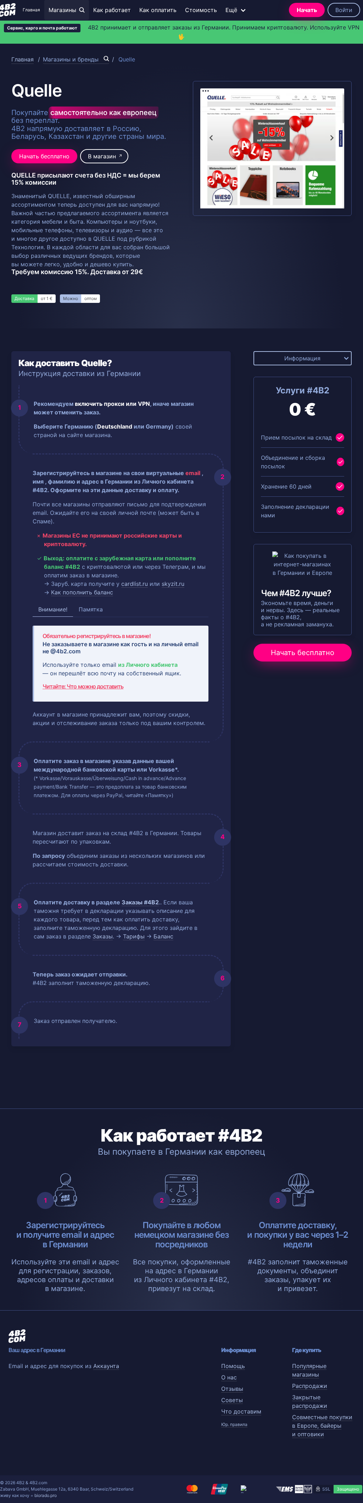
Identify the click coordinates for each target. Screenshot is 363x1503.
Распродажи (309, 1385)
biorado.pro (45, 1495)
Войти (343, 9)
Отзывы (232, 1388)
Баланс (163, 936)
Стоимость (201, 9)
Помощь (233, 1365)
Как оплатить (158, 9)
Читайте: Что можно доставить (83, 686)
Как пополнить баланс (82, 592)
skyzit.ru (173, 583)
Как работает (112, 9)
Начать (307, 9)
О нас (229, 1377)
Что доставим (241, 1411)
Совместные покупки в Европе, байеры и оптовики (322, 1426)
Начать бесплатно (44, 156)
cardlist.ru (134, 583)
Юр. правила (234, 1424)
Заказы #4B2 (140, 902)
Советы (232, 1400)
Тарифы (134, 936)
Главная (31, 9)
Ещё (231, 9)
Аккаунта (106, 1365)
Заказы (103, 936)
